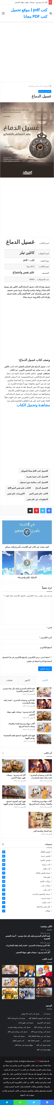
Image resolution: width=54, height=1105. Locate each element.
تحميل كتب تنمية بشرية (36, 476)
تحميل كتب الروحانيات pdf (16, 1018)
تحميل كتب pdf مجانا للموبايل (34, 471)
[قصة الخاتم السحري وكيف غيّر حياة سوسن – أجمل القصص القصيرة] (44, 692)
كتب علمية (46, 902)
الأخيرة (45, 680)
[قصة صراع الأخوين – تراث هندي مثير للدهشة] (44, 970)
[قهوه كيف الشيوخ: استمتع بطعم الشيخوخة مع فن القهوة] (44, 739)
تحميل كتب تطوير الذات (25, 1023)
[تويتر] (42, 510)
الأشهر (27, 680)
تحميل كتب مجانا (19, 1036)
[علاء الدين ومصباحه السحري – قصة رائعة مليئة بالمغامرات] (44, 704)
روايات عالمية (45, 881)
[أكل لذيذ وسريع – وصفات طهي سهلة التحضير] (44, 716)
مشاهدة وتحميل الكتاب (33, 405)
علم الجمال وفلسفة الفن (42, 831)
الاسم (49, 628)
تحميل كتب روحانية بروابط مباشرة (19, 1027)
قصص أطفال (45, 852)
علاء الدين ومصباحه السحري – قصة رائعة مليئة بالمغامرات (19, 701)
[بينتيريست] (36, 510)
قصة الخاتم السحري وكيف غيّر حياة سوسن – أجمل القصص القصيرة (19, 689)
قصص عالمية (45, 860)
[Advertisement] (27, 53)
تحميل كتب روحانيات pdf (42, 1027)
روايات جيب (45, 885)
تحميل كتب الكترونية (44, 1023)
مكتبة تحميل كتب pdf (44, 1045)
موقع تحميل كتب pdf (44, 1050)
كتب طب (46, 890)
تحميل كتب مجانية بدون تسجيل (33, 482)
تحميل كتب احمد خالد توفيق (30, 1014)
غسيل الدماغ (41, 488)
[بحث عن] (50, 14)
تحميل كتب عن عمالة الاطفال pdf (39, 1036)
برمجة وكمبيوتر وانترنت (41, 894)
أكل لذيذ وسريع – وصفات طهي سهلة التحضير (31, 2)
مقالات (47, 911)
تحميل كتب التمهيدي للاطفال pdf (40, 1018)
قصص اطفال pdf (33, 1041)
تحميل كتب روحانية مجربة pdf (41, 1032)
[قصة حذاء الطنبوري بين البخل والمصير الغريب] (27, 970)
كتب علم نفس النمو (38, 493)
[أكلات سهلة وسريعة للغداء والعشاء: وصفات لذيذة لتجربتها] (44, 727)
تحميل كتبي (47, 1041)
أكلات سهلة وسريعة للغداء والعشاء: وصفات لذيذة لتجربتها (21, 725)
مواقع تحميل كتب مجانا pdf (24, 1045)
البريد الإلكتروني (45, 637)
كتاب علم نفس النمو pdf (18, 488)
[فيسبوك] (49, 510)
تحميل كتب (47, 1014)
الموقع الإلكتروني (46, 647)
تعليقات (9, 680)
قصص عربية (45, 856)
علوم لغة (47, 877)
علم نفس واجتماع (35, 86)
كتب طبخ (46, 869)
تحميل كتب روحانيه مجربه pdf (17, 1032)
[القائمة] (3, 14)
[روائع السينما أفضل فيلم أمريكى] (27, 993)
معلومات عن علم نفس (37, 499)
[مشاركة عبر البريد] (30, 510)
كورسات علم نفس (15, 493)
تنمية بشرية (45, 898)
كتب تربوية (46, 864)
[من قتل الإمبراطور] (10, 993)
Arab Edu (43, 1061)
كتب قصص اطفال (18, 1041)
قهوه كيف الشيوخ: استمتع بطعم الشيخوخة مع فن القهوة (19, 736)
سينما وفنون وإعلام (43, 873)
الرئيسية (46, 86)
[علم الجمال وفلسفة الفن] (40, 820)
